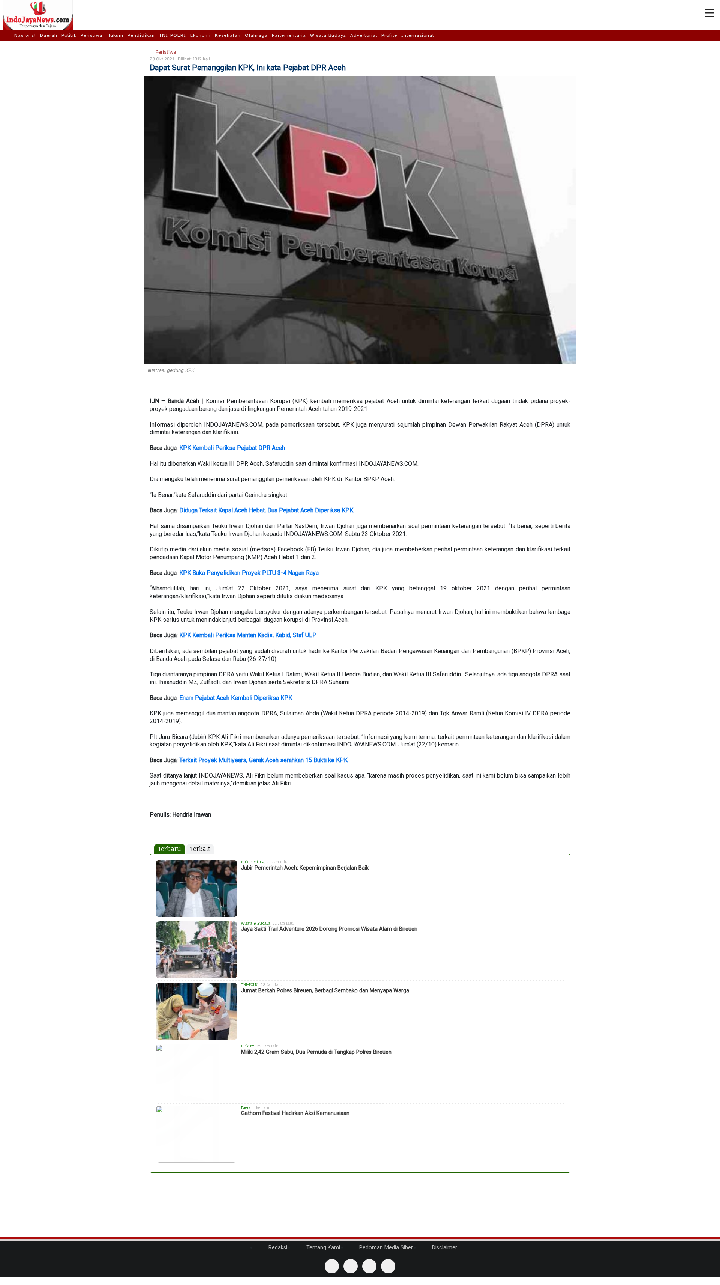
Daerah (48, 35)
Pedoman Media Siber (385, 1247)
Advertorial (363, 35)
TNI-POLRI (172, 35)
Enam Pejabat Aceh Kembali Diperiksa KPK (235, 697)
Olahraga (256, 35)
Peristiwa (91, 35)
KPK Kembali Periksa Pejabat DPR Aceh (232, 447)
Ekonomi (200, 35)
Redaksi (277, 1247)
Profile (389, 35)
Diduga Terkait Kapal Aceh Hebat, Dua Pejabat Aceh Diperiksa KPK (266, 510)
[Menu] (709, 13)
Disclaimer (443, 1247)
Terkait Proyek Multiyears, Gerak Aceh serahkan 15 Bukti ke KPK (263, 760)
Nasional (25, 35)
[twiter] (369, 1266)
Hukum (114, 35)
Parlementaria (289, 35)
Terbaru (169, 849)
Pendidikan (141, 35)
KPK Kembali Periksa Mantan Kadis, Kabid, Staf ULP (247, 635)
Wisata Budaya (328, 35)
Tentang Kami (322, 1247)
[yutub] (350, 1266)
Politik (69, 35)
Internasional (417, 35)
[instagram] (388, 1266)
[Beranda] (8, 35)
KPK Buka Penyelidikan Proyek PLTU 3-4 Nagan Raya (249, 572)
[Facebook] (331, 1266)
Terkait (200, 849)
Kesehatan (228, 35)
